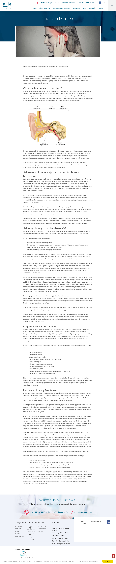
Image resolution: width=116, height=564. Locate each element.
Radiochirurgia (42, 526)
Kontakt (101, 8)
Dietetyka (17, 533)
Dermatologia (19, 528)
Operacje (40, 531)
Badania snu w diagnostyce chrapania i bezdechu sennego (31, 534)
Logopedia (18, 531)
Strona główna (35, 66)
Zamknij (107, 561)
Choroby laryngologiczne (49, 66)
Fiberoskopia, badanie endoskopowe (31, 527)
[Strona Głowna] (8, 5)
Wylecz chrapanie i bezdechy (61, 8)
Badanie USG (30, 540)
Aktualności (92, 8)
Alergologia (18, 526)
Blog (84, 8)
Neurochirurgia (19, 536)
